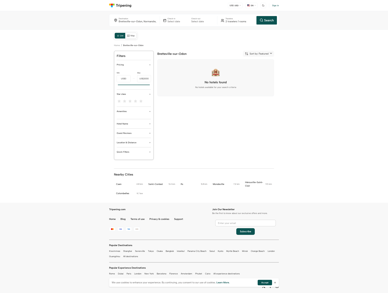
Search (269, 20)
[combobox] (257, 54)
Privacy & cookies (159, 219)
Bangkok (170, 251)
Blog (123, 219)
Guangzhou (114, 256)
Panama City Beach (196, 251)
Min (118, 73)
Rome (112, 273)
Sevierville (140, 251)
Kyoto (220, 251)
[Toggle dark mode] (263, 5)
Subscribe (245, 231)
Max (138, 73)
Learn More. (223, 282)
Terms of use (137, 219)
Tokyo (151, 251)
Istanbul (180, 251)
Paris (129, 273)
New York (149, 273)
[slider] (117, 85)
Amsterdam (186, 273)
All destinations (130, 256)
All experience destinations (226, 273)
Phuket (198, 273)
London (271, 251)
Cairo (207, 273)
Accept (264, 282)
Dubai (121, 273)
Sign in (275, 5)
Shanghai (127, 251)
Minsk (245, 251)
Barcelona (161, 273)
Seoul (212, 251)
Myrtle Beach (232, 251)
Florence (173, 273)
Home (117, 45)
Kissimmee (114, 251)
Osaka (160, 251)
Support (178, 219)
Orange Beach (258, 251)
